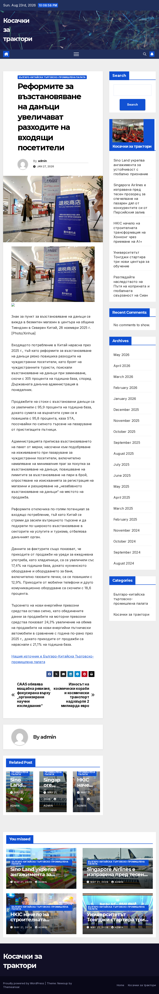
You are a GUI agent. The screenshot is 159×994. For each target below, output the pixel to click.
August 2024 (123, 563)
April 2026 (121, 366)
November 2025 (126, 421)
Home (120, 985)
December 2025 (126, 410)
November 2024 (126, 530)
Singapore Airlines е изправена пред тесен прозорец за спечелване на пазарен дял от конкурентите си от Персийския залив (130, 198)
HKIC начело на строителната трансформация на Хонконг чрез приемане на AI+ (129, 232)
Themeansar (11, 987)
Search (119, 75)
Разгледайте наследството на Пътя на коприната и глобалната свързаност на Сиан (131, 286)
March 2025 (123, 508)
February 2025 (125, 519)
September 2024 (127, 552)
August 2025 (123, 453)
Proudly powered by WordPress (24, 983)
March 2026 (123, 377)
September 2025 (126, 442)
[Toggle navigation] (76, 54)
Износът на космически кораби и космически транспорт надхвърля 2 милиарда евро (71, 695)
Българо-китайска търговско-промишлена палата (52, 77)
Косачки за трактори (131, 614)
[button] (144, 54)
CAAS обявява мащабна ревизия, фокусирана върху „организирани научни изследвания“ (34, 695)
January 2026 (124, 399)
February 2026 (125, 388)
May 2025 (121, 486)
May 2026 (121, 355)
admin (42, 161)
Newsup (62, 983)
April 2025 (121, 497)
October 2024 (124, 541)
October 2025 (124, 431)
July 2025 (121, 464)
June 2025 (122, 475)
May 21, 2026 (23, 882)
